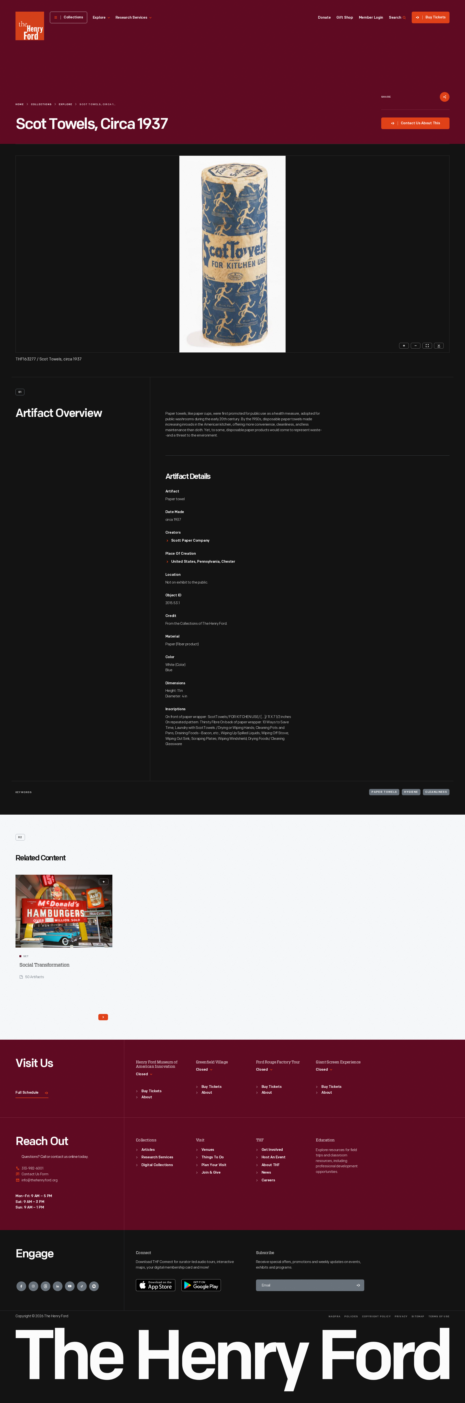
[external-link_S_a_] (64, 1168)
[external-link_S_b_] (64, 1174)
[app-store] (155, 1285)
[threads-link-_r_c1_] (45, 1286)
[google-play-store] (201, 1285)
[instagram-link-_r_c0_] (33, 1286)
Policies (351, 1316)
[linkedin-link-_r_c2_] (57, 1286)
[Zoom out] (415, 346)
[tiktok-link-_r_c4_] (82, 1286)
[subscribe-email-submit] (358, 1285)
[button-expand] (103, 882)
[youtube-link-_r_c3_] (70, 1286)
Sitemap (417, 1316)
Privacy (401, 1316)
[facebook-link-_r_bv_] (21, 1286)
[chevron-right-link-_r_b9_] (103, 1017)
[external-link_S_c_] (64, 1180)
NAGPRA (335, 1316)
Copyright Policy (376, 1316)
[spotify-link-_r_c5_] (94, 1286)
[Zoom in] (404, 346)
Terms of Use (439, 1316)
